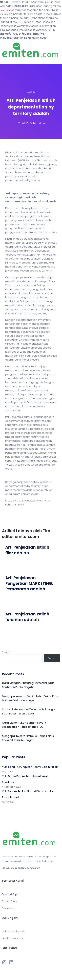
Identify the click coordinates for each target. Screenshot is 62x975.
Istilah (31, 92)
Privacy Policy (10, 901)
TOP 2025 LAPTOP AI (33, 123)
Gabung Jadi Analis (13, 931)
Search (6, 652)
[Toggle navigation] (7, 61)
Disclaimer (8, 908)
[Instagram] (4, 962)
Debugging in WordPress (15, 26)
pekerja (49, 429)
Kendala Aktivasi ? (12, 938)
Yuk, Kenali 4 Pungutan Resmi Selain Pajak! (30, 767)
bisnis (28, 220)
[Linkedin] (11, 962)
